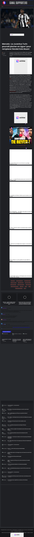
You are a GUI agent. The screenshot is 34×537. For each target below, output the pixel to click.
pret (26, 286)
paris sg (21, 286)
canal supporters (20, 280)
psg (29, 286)
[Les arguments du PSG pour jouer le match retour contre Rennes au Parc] (4, 477)
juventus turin (21, 282)
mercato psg (28, 284)
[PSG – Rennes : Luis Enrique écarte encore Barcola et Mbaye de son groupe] (4, 418)
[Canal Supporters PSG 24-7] (17, 3)
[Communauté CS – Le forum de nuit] (6, 335)
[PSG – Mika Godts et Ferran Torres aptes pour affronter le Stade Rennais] (4, 442)
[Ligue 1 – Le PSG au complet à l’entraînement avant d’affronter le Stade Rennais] (4, 430)
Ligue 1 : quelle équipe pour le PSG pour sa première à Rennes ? (27, 340)
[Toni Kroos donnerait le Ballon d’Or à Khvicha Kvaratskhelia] (4, 465)
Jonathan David (27, 280)
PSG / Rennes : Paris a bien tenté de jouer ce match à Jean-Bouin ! (16, 340)
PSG (10, 78)
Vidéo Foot (31, 529)
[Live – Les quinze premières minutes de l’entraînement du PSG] (4, 434)
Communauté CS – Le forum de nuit (6, 340)
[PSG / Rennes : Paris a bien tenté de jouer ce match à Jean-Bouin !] (17, 335)
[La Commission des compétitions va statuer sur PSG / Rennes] (4, 481)
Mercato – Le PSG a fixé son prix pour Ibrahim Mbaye (16, 448)
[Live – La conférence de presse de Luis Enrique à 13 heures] (4, 426)
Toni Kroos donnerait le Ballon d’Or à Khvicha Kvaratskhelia (17, 464)
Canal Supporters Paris (22, 145)
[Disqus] (17, 318)
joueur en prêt (13, 282)
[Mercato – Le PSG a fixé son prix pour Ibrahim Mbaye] (4, 449)
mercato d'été (13, 284)
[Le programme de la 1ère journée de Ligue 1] (4, 457)
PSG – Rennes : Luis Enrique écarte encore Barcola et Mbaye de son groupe (20, 417)
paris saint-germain (14, 286)
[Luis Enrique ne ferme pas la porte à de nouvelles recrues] (4, 422)
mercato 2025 (28, 282)
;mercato (13, 280)
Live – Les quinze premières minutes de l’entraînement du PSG (18, 432)
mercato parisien (21, 284)
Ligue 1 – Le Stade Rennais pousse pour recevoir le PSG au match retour (19, 468)
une (25, 288)
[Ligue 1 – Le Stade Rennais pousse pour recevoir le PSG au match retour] (4, 469)
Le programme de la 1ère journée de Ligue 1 (14, 456)
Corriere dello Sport (13, 91)
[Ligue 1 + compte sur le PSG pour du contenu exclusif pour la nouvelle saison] (4, 461)
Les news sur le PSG (27, 529)
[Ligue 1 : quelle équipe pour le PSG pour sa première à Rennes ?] (27, 335)
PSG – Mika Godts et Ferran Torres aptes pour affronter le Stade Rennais (19, 440)
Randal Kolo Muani (19, 288)
